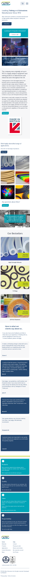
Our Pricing (15, 552)
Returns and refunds (17, 548)
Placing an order (17, 546)
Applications (5, 548)
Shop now (4, 152)
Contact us (14, 34)
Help (14, 542)
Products (4, 546)
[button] (27, 3)
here (20, 338)
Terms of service (12, 576)
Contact (15, 544)
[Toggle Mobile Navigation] (27, 3)
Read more (5, 113)
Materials (4, 544)
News (3, 552)
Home (3, 542)
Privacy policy (4, 576)
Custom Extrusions (6, 550)
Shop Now (6, 23)
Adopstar (4, 572)
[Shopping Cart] (22, 3)
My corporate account (18, 550)
